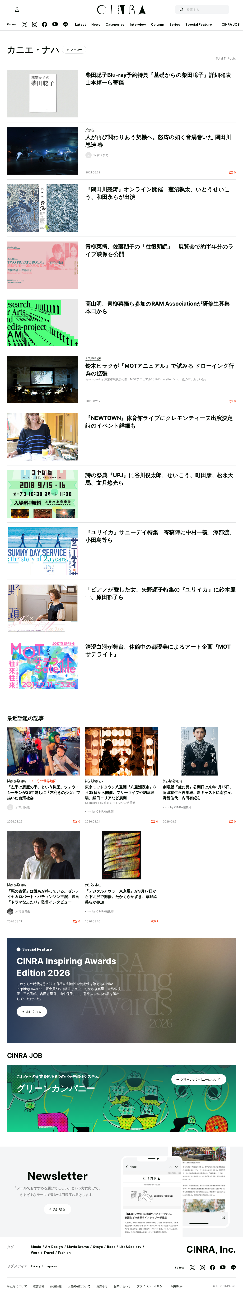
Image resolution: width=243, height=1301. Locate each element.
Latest (80, 24)
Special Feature (198, 24)
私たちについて (17, 1286)
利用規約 (176, 1286)
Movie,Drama (78, 1246)
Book (111, 1246)
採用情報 (56, 1286)
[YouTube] (55, 24)
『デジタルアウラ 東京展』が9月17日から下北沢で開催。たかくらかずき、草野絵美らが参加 (121, 896)
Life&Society (130, 1246)
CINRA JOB (231, 24)
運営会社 (38, 1286)
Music (36, 1246)
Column (157, 24)
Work (35, 1252)
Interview (138, 24)
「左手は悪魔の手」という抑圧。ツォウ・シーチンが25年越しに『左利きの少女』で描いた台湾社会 (43, 792)
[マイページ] (17, 9)
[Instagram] (34, 25)
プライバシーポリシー (151, 1286)
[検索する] (180, 9)
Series (174, 24)
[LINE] (65, 25)
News (95, 24)
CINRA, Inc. (211, 1249)
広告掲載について (79, 1286)
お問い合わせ (122, 1286)
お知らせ (102, 1286)
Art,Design (54, 1246)
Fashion (64, 1252)
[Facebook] (44, 25)
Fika (34, 1266)
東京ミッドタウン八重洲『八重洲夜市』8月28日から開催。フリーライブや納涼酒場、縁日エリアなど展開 (120, 792)
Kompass (49, 1266)
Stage (98, 1246)
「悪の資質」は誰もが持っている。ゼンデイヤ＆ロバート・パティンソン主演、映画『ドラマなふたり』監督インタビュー (43, 896)
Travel (48, 1252)
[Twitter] (24, 25)
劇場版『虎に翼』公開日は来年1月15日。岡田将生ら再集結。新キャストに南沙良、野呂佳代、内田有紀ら (199, 792)
